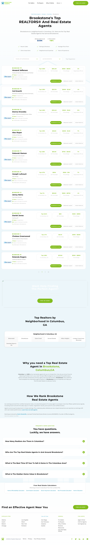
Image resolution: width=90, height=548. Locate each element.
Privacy (30, 539)
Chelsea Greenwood (21, 236)
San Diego (44, 520)
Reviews (60, 525)
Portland (23, 525)
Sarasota (43, 524)
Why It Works (50, 3)
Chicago (4, 525)
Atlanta (4, 520)
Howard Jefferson (20, 70)
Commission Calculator (32, 490)
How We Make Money (62, 530)
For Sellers (31, 3)
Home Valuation (78, 490)
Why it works (62, 524)
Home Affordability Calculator (15, 490)
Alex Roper (17, 133)
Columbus (49, 14)
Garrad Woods (52, 338)
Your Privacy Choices (39, 539)
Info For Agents (82, 522)
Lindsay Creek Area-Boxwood (78, 339)
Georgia (44, 14)
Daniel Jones (18, 215)
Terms (24, 539)
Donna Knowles (19, 112)
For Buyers (40, 3)
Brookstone (24, 338)
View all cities (44, 516)
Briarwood (11, 338)
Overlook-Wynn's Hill (11, 344)
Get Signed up (82, 524)
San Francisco (45, 522)
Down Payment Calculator (48, 490)
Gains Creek (38, 338)
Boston (4, 524)
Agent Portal (81, 520)
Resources (61, 527)
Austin (3, 522)
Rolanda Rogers (19, 257)
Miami (23, 522)
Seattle (43, 525)
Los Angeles (24, 520)
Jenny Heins (17, 195)
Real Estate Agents (36, 14)
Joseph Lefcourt (19, 174)
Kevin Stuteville (21, 414)
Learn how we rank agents (29, 410)
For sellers (61, 520)
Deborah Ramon (19, 153)
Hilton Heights (65, 338)
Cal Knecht (17, 91)
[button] (39, 272)
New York (24, 524)
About (58, 3)
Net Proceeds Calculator (65, 490)
